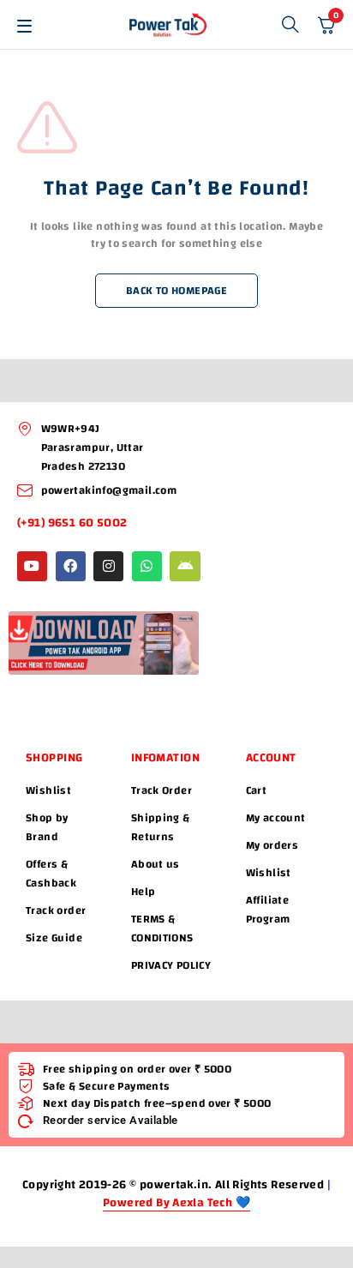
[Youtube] (32, 566)
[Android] (185, 566)
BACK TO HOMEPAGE (176, 290)
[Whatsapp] (147, 566)
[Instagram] (108, 566)
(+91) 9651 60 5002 (73, 523)
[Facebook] (71, 566)
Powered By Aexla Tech (169, 1203)
